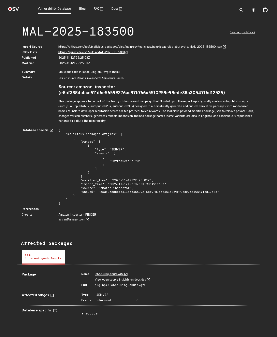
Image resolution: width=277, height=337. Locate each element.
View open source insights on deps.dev (120, 280)
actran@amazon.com (71, 220)
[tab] (43, 257)
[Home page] (13, 10)
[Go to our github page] (265, 10)
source (91, 314)
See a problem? (242, 33)
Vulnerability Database (54, 9)
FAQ (96, 9)
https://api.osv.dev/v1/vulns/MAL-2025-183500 (91, 52)
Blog (82, 9)
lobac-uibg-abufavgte (109, 274)
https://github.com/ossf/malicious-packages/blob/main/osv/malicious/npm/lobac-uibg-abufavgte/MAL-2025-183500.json (140, 47)
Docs (114, 9)
